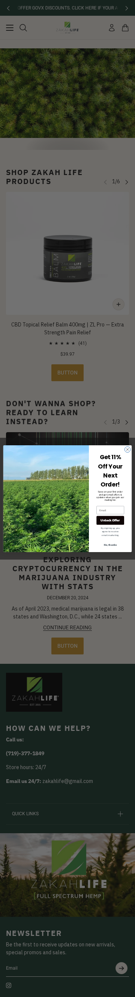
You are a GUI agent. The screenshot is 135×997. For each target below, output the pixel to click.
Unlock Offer (110, 520)
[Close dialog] (127, 449)
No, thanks (110, 545)
